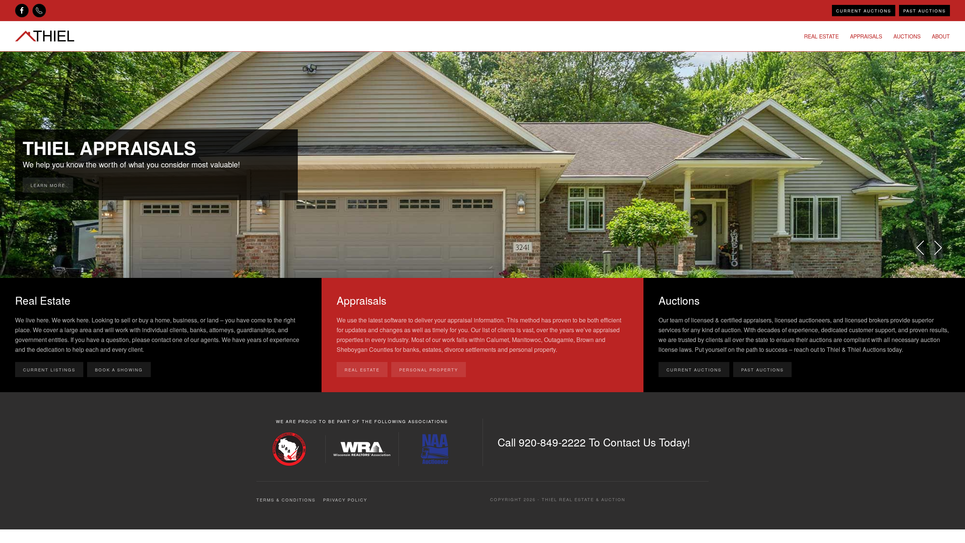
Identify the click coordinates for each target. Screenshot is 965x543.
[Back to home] (44, 36)
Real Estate (362, 370)
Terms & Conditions (286, 500)
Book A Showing (119, 370)
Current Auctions (863, 11)
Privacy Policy (345, 500)
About (941, 36)
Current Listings (49, 370)
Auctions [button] (907, 36)
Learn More (48, 185)
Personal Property (428, 370)
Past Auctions (924, 11)
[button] (920, 247)
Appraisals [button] (866, 36)
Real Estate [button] (821, 36)
